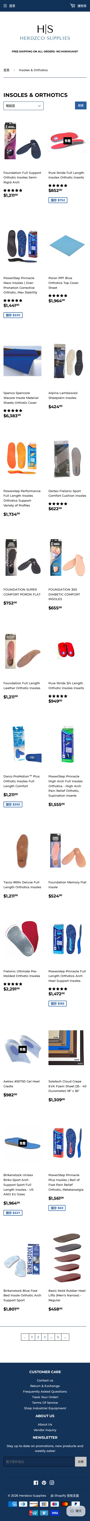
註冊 (81, 1462)
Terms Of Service (45, 1402)
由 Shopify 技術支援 (65, 1495)
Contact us (45, 1380)
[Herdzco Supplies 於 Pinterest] (44, 1483)
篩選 (81, 105)
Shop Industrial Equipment (45, 1408)
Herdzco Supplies (32, 1495)
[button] (13, 190)
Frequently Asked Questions (45, 1391)
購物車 (82, 6)
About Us (45, 1424)
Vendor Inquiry (45, 1430)
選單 (12, 6)
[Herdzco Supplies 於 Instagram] (52, 1483)
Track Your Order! (45, 1397)
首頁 (6, 70)
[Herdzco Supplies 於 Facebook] (35, 1483)
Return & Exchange (45, 1386)
